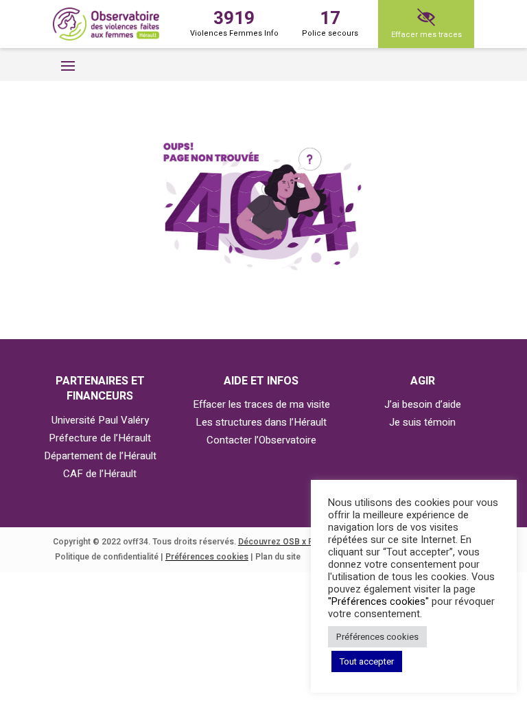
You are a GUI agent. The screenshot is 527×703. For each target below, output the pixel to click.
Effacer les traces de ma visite (261, 404)
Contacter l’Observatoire (261, 440)
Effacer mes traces (426, 35)
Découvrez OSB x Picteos (288, 541)
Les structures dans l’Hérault (261, 422)
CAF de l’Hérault (100, 473)
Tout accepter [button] (367, 661)
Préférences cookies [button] (377, 636)
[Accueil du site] (106, 24)
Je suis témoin (422, 422)
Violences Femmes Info (234, 22)
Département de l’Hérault (100, 455)
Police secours (330, 22)
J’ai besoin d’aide (422, 404)
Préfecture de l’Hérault (100, 438)
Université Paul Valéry (100, 420)
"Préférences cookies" (378, 602)
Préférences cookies (206, 557)
